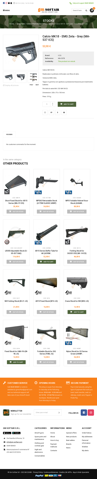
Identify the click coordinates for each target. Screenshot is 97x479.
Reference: (49, 58)
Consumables (40, 456)
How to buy (54, 440)
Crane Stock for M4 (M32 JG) (77, 301)
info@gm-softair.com (14, 442)
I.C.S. (60, 55)
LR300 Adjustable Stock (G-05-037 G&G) (16, 252)
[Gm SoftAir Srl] (48, 10)
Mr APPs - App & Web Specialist (77, 472)
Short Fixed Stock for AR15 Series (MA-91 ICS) (16, 202)
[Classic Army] (38, 191)
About (52, 437)
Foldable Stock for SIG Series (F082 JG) (46, 352)
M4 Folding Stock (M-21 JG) (16, 301)
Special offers (71, 433)
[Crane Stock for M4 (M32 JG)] (77, 283)
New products (71, 437)
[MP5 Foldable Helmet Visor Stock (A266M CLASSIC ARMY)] (77, 182)
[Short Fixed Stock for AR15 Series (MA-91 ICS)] (16, 182)
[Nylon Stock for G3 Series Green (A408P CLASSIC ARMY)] (77, 333)
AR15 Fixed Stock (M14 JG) (46, 301)
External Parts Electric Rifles (37, 24)
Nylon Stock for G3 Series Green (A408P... (77, 352)
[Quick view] (25, 174)
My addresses (87, 437)
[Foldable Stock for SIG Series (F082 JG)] (46, 333)
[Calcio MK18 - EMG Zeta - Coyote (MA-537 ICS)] (8, 77)
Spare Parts (21, 24)
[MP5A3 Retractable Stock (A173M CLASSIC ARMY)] (46, 182)
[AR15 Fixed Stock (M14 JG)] (46, 283)
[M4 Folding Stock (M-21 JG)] (16, 283)
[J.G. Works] (7, 292)
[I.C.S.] (7, 191)
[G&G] (7, 241)
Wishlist (85, 447)
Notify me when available (25, 180)
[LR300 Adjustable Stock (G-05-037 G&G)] (16, 232)
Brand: (47, 55)
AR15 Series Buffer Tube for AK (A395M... (46, 252)
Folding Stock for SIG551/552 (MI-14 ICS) (77, 252)
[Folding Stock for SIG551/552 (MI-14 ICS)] (77, 232)
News (68, 448)
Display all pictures (11, 85)
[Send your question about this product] (57, 112)
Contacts (53, 450)
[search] (86, 10)
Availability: (49, 61)
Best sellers (70, 440)
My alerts (85, 450)
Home (11, 24)
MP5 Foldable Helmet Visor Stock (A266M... (77, 202)
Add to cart (48, 262)
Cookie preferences (51, 472)
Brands (68, 444)
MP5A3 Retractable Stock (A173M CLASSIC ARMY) (46, 202)
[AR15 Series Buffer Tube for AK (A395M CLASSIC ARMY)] (46, 232)
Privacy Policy (38, 472)
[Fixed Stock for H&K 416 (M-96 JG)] (16, 333)
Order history (86, 433)
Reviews (9, 134)
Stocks (51, 24)
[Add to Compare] (51, 112)
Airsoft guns (39, 433)
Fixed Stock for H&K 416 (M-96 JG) (16, 352)
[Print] (64, 112)
